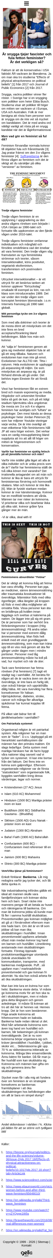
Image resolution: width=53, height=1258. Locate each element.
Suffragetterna (29, 156)
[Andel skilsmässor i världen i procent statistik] (26, 1118)
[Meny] (26, 4)
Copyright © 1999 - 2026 (19, 1242)
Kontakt (26, 1245)
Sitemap (43, 1242)
